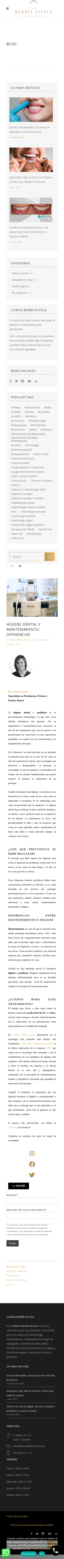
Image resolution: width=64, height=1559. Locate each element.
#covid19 (16, 416)
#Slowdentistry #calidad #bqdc (28, 434)
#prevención (18, 429)
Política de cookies (42, 1548)
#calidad (16, 411)
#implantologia (37, 420)
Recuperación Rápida (22, 529)
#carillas (29, 411)
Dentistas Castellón (42, 480)
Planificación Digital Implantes (27, 524)
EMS (48, 1048)
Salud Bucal (44, 529)
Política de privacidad (16, 1516)
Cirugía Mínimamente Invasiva (27, 471)
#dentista (31, 416)
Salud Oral (16, 533)
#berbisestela (32, 407)
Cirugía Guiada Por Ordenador (27, 467)
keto (13, 511)
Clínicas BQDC (19, 480)
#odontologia (18, 425)
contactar (12, 1127)
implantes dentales (22, 493)
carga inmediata (20, 463)
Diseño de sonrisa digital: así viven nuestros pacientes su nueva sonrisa (28, 232)
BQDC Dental (40, 454)
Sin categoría (19, 292)
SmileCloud (17, 538)
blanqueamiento (20, 454)
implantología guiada (23, 502)
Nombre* (12, 1195)
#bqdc (47, 407)
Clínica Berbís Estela (19, 639)
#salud (33, 429)
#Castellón (44, 411)
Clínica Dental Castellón (24, 476)
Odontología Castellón (23, 516)
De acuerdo (28, 1554)
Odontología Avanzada (33, 511)
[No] (59, 1546)
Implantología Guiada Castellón (28, 507)
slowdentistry (33, 533)
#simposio (46, 429)
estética (15, 485)
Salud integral (19, 286)
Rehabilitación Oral (22, 279)
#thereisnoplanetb (21, 449)
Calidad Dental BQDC (23, 458)
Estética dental (20, 273)
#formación (18, 420)
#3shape (16, 407)
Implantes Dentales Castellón (27, 498)
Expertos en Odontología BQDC (28, 489)
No (42, 1554)
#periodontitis (38, 425)
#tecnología (32, 445)
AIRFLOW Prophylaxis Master (37, 1043)
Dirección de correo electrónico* (26, 1209)
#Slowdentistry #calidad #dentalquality (24, 439)
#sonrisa (16, 445)
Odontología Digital (22, 520)
